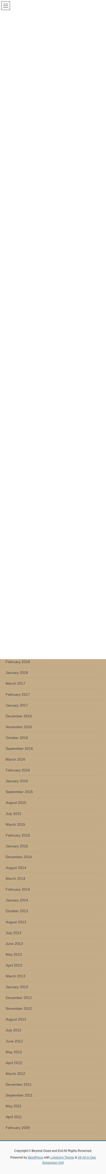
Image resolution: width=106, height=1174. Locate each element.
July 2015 (13, 814)
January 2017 (17, 705)
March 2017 (15, 683)
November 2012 (19, 1008)
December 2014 (19, 857)
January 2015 (17, 846)
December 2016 (19, 716)
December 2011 (19, 1084)
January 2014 (17, 900)
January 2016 (17, 781)
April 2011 (14, 1117)
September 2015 (19, 792)
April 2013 (14, 965)
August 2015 (16, 803)
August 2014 (16, 868)
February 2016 (18, 770)
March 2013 (15, 976)
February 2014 (18, 889)
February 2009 (18, 1128)
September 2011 (19, 1095)
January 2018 (17, 673)
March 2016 (15, 759)
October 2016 (17, 738)
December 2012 (19, 998)
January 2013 (17, 987)
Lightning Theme (62, 1157)
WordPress (35, 1157)
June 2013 (14, 944)
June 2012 (14, 1041)
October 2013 (17, 911)
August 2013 (16, 922)
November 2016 (19, 727)
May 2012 (14, 1052)
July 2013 (13, 933)
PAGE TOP (98, 1134)
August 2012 (16, 1019)
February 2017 (18, 694)
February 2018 (18, 662)
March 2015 (15, 824)
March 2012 (15, 1074)
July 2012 (13, 1030)
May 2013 (14, 954)
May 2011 (14, 1106)
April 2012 (14, 1063)
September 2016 (19, 748)
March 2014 (15, 878)
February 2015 (18, 835)
